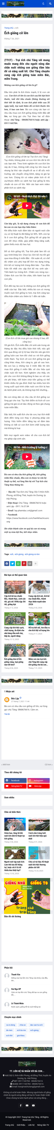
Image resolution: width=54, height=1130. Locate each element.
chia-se (23, 1025)
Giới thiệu (21, 1125)
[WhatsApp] (18, 563)
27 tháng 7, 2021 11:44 (20, 701)
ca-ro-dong (10, 1025)
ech (16, 28)
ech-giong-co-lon (32, 554)
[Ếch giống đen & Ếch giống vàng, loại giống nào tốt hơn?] (15, 650)
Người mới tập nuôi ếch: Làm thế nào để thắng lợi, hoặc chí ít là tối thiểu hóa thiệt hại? (14, 866)
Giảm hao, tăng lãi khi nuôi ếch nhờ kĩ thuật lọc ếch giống (14, 836)
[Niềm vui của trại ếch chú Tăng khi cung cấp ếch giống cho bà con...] (39, 650)
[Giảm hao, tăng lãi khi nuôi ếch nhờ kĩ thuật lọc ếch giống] (15, 824)
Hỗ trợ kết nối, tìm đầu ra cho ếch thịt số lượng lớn (39, 629)
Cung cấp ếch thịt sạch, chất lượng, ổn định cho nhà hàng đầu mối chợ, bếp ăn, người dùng (14, 631)
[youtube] (27, 1105)
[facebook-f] (20, 1105)
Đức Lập (15, 698)
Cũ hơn (48, 764)
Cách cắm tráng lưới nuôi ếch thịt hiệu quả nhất (38, 836)
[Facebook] (6, 563)
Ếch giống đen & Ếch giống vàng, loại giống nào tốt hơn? (13, 662)
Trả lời (7, 714)
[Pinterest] (24, 563)
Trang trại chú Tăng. (31, 1117)
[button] (3, 3)
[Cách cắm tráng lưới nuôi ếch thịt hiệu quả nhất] (39, 824)
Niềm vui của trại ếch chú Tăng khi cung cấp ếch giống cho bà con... (38, 662)
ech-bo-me (21, 1030)
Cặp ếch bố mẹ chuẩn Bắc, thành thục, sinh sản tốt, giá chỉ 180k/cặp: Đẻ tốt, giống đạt (14, 600)
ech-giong (19, 554)
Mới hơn (6, 764)
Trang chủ (8, 28)
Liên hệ (31, 1125)
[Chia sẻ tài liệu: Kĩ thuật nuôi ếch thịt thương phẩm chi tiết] (39, 852)
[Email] (29, 563)
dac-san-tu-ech (36, 1025)
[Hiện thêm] (35, 563)
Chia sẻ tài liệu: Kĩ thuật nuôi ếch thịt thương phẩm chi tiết (39, 865)
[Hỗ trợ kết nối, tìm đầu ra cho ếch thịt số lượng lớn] (39, 618)
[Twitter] (12, 563)
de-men (9, 1030)
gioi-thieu (20, 1035)
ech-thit (9, 1035)
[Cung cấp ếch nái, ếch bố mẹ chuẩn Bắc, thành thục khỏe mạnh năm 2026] (39, 587)
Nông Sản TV (43, 1125)
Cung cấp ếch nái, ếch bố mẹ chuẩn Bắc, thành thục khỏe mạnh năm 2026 (39, 600)
